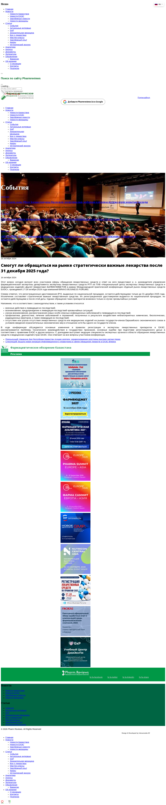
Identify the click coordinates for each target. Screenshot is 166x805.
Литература (10, 54)
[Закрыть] (2, 84)
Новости (9, 11)
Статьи (8, 23)
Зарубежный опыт (18, 40)
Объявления (11, 56)
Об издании (10, 61)
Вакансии (14, 59)
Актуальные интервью (20, 28)
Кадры (13, 42)
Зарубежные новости (20, 19)
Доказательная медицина (22, 33)
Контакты (14, 66)
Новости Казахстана (19, 14)
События (14, 26)
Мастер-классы (17, 37)
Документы (10, 52)
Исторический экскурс (20, 45)
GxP (12, 30)
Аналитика (10, 47)
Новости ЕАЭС (17, 16)
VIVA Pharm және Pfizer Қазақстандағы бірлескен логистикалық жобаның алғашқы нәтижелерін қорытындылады (74, 202)
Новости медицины (19, 21)
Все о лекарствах (18, 35)
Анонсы (9, 49)
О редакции (15, 64)
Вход (148, 98)
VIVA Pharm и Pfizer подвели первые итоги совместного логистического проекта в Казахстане (60, 219)
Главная (9, 9)
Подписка (14, 68)
